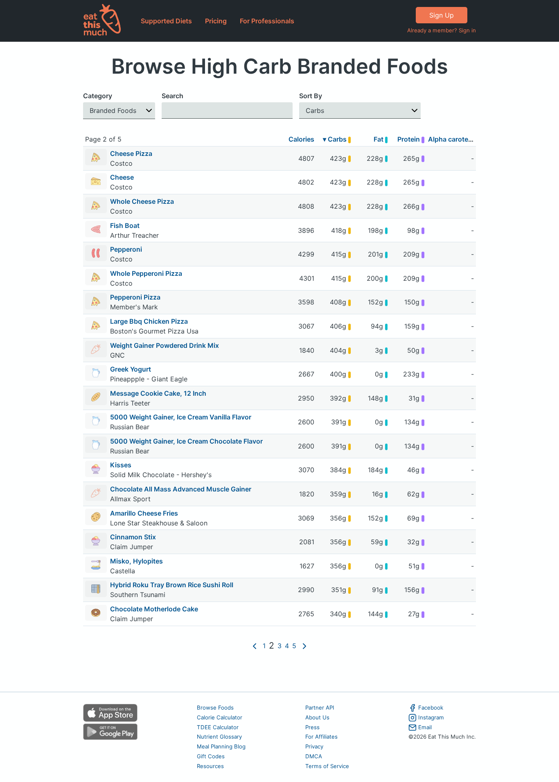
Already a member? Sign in (441, 30)
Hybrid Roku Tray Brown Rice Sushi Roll (171, 585)
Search (172, 96)
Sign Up (441, 15)
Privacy (314, 746)
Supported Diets (166, 21)
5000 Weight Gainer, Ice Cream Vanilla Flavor (180, 417)
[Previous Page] (254, 645)
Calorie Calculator (219, 717)
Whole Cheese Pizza (142, 201)
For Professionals (267, 21)
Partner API (319, 707)
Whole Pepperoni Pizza (146, 273)
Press (312, 727)
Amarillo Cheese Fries (144, 513)
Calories (301, 139)
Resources (210, 766)
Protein (409, 139)
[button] (119, 110)
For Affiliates (321, 736)
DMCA (313, 756)
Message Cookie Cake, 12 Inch (158, 393)
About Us (317, 717)
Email (425, 727)
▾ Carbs (335, 139)
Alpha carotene (452, 139)
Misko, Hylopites (136, 561)
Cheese (122, 177)
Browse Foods (215, 707)
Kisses (120, 465)
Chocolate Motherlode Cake (154, 609)
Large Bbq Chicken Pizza (149, 321)
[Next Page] (304, 645)
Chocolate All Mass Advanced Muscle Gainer (180, 489)
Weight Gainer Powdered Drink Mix (164, 345)
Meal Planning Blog (221, 746)
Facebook (430, 707)
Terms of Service (327, 766)
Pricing (216, 21)
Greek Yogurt (130, 369)
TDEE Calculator (218, 727)
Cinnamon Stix (133, 537)
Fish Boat (125, 225)
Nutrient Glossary (219, 736)
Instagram (431, 717)
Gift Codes (211, 756)
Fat (379, 139)
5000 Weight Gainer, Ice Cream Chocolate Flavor (186, 441)
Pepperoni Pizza (135, 297)
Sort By (310, 96)
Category (97, 96)
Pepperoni (126, 249)
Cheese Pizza (131, 153)
